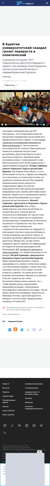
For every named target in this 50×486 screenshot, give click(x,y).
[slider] (17, 125)
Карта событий (8, 410)
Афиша (5, 402)
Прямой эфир (7, 396)
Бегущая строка (31, 394)
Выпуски (5, 388)
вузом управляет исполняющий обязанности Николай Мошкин (23, 142)
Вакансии (29, 402)
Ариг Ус (25, 3)
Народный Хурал (15, 321)
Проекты (5, 392)
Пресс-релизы (8, 415)
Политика (6, 77)
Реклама (28, 398)
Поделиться (9, 85)
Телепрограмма (8, 400)
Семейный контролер (33, 384)
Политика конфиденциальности (34, 407)
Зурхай (5, 406)
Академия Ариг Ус (32, 392)
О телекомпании (31, 388)
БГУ (4, 321)
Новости (5, 384)
